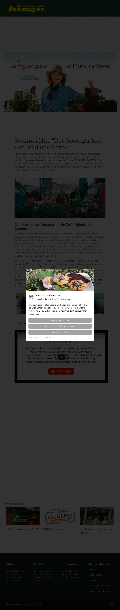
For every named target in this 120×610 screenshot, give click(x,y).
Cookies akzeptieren (60, 320)
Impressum (46, 337)
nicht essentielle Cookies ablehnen (60, 326)
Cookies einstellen (60, 332)
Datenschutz (33, 337)
